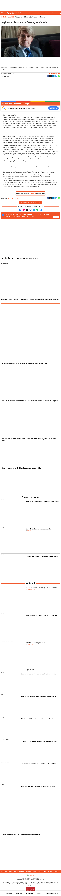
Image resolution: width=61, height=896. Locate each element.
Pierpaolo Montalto (31, 589)
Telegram (13, 893)
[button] (2, 843)
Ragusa (50, 13)
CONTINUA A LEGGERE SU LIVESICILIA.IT (30, 202)
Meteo (33, 893)
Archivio (12, 17)
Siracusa (54, 13)
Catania (28, 13)
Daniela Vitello (30, 558)
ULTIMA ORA (19, 13)
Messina (46, 13)
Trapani (58, 13)
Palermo (24, 13)
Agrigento (33, 13)
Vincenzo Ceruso (30, 616)
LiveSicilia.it (4, 17)
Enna (43, 13)
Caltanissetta (38, 13)
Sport (58, 893)
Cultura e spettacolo (45, 893)
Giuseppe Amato (17, 73)
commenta (33, 193)
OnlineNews (4, 259)
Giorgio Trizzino (30, 644)
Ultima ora (23, 893)
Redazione (29, 503)
